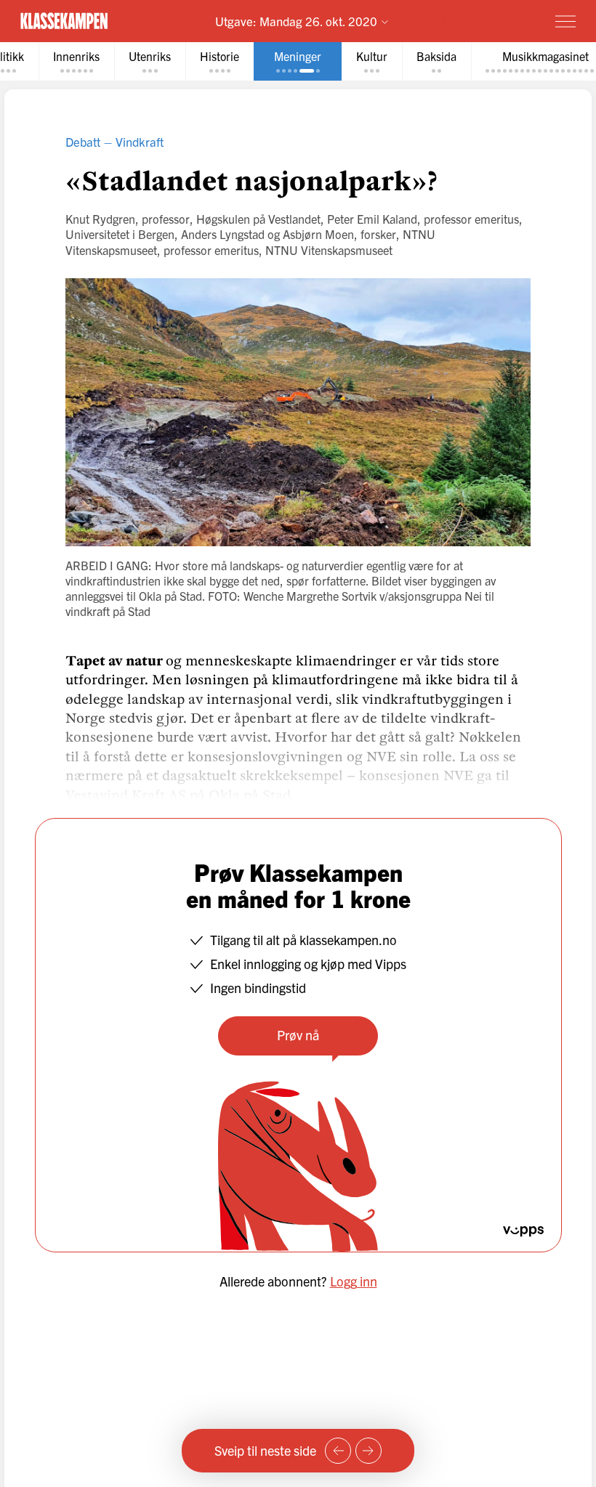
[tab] (76, 61)
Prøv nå (298, 1034)
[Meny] (565, 21)
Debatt (82, 141)
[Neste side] (368, 1451)
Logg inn (353, 1281)
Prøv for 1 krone (481, 20)
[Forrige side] (338, 1451)
